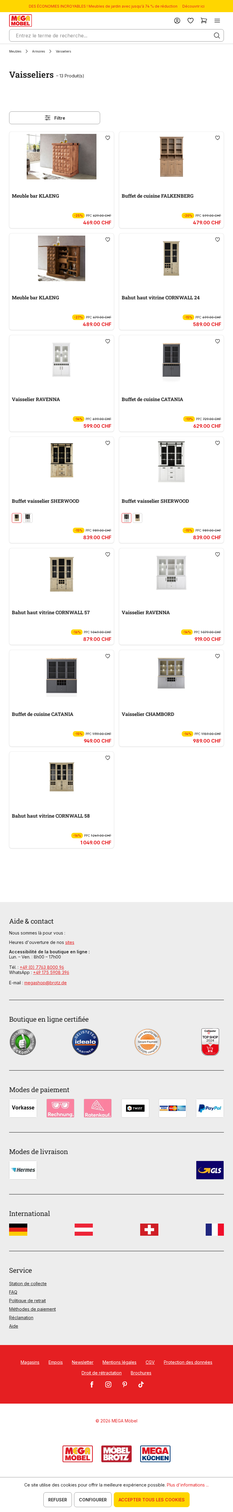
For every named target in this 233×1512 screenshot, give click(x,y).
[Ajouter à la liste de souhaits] (107, 137)
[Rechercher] (217, 35)
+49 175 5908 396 (51, 972)
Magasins (30, 1362)
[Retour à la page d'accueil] (20, 20)
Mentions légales (120, 1362)
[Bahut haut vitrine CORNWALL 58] (61, 776)
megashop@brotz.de (45, 982)
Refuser (57, 1499)
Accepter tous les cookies (152, 1499)
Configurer (93, 1499)
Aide (13, 1326)
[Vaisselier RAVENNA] (61, 360)
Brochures (141, 1372)
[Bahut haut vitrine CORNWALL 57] (61, 573)
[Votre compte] (177, 20)
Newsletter (82, 1362)
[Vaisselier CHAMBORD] (171, 675)
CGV (150, 1362)
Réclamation (21, 1317)
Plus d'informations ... (188, 1484)
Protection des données (188, 1362)
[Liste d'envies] (190, 20)
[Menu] (217, 20)
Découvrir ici (193, 6)
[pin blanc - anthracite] (27, 518)
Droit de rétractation (102, 1372)
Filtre (59, 118)
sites (69, 942)
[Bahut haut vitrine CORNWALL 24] (171, 258)
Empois (56, 1362)
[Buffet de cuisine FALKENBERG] (171, 156)
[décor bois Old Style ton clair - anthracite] (17, 518)
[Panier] (204, 20)
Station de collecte (28, 1283)
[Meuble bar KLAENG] (61, 156)
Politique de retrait (27, 1300)
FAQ (13, 1292)
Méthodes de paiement (32, 1309)
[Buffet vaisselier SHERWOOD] (61, 462)
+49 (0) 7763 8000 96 (42, 967)
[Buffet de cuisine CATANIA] (171, 360)
